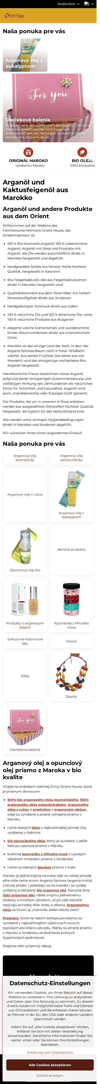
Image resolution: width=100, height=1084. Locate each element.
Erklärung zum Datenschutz (50, 1052)
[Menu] (91, 15)
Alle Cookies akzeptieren (50, 1065)
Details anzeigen (50, 1075)
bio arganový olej (51, 890)
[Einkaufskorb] (79, 15)
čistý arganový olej (18, 895)
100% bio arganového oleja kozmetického (42, 800)
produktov (42, 809)
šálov (36, 828)
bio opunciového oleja (26, 841)
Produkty (11, 918)
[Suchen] (68, 15)
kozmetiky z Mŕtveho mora (45, 854)
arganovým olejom (70, 809)
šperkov (44, 867)
